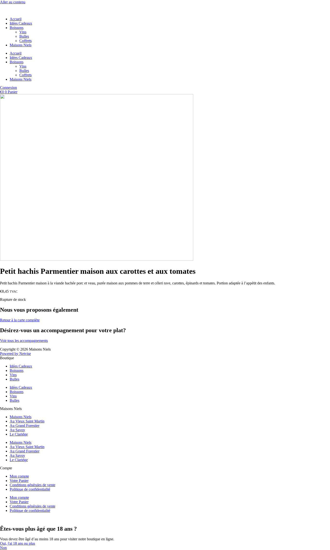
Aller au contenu (12, 2)
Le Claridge (19, 434)
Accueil (16, 19)
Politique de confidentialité (30, 489)
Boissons (16, 28)
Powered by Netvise (15, 354)
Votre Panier (19, 481)
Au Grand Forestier (24, 425)
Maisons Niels (20, 45)
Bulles (24, 36)
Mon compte (19, 476)
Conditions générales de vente (32, 485)
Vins (22, 32)
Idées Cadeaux (21, 23)
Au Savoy (17, 430)
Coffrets (25, 41)
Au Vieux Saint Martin (27, 421)
